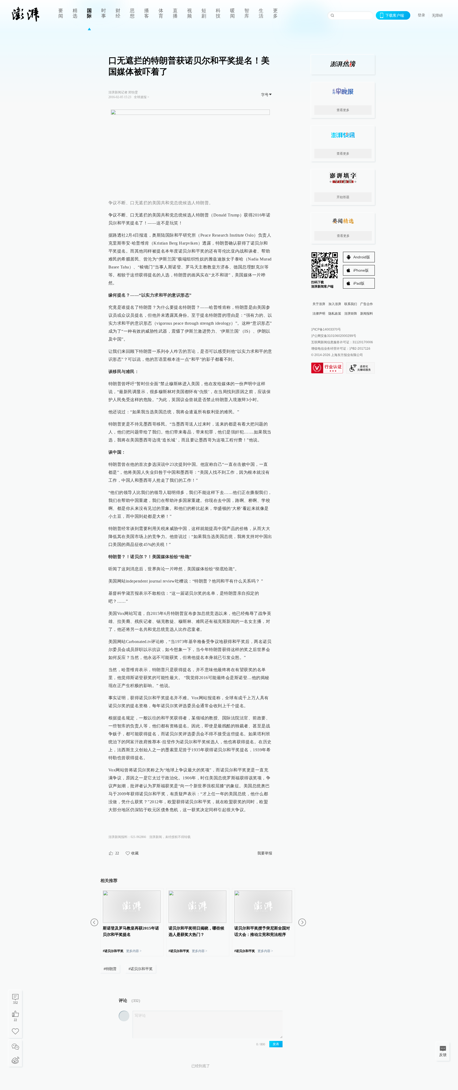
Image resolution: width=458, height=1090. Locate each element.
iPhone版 (361, 270)
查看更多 (343, 110)
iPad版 (358, 283)
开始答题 (343, 197)
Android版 (361, 257)
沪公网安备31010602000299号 (333, 336)
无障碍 (437, 15)
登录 (421, 15)
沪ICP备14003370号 (326, 329)
